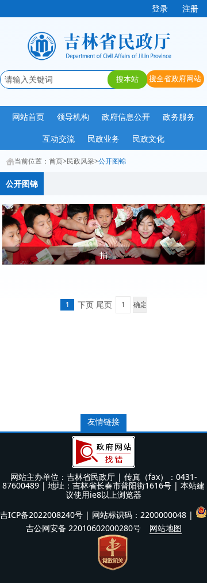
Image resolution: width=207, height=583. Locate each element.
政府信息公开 (126, 116)
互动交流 (59, 138)
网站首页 (28, 116)
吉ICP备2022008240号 (41, 514)
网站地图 (166, 528)
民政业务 (103, 138)
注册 (190, 8)
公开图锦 (112, 161)
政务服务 (179, 116)
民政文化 (148, 138)
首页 (56, 161)
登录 (160, 8)
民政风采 (80, 161)
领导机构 (73, 116)
